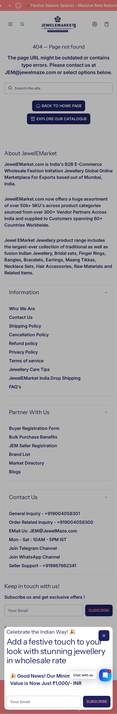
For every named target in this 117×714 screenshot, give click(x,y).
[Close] (103, 635)
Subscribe (96, 701)
